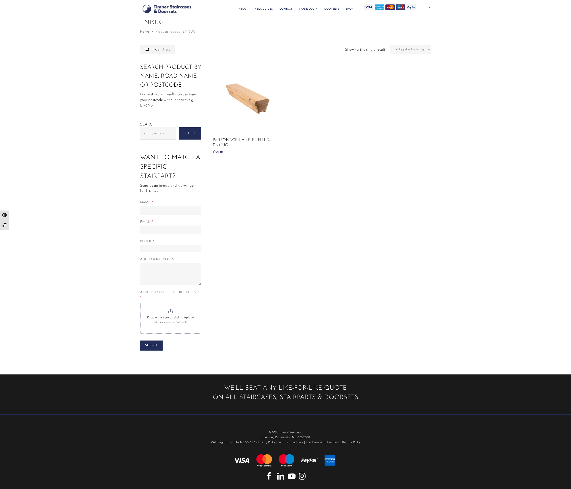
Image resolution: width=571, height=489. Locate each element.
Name (146, 202)
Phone (147, 241)
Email (146, 222)
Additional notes (157, 259)
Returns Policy (351, 442)
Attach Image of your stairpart (170, 295)
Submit (151, 345)
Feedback (333, 442)
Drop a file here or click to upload (170, 317)
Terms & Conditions (290, 442)
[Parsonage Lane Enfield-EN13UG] (247, 99)
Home (144, 31)
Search (147, 124)
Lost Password (315, 442)
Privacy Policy (266, 442)
